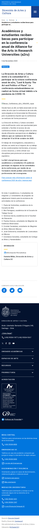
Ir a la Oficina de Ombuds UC (15, 506)
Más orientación (10, 482)
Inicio (3, 20)
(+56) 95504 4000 (11, 444)
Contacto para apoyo (12, 478)
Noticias (11, 20)
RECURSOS (6, 365)
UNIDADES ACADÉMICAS (12, 351)
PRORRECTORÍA (8, 372)
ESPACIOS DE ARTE (10, 358)
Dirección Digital (13, 518)
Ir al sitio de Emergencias (13, 463)
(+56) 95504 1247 (11, 502)
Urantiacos (18, 521)
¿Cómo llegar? (7, 333)
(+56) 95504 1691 (11, 499)
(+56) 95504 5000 (11, 459)
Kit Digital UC (14, 527)
